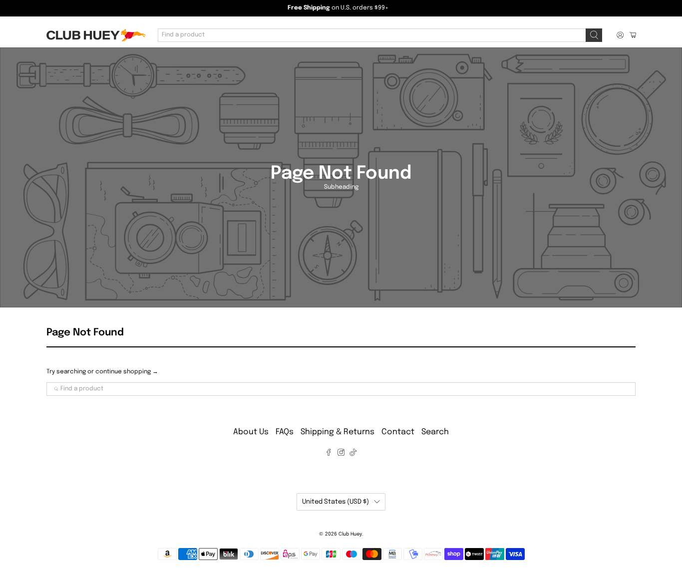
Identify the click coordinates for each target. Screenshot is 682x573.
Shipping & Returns (337, 432)
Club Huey (350, 534)
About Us (251, 432)
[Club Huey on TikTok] (352, 454)
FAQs (285, 432)
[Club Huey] (96, 35)
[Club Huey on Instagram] (341, 454)
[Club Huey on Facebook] (328, 454)
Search (435, 432)
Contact (397, 432)
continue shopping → (126, 372)
